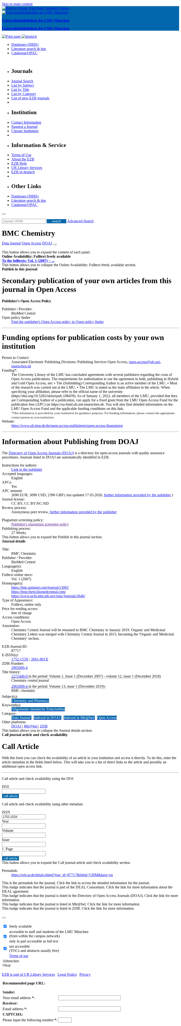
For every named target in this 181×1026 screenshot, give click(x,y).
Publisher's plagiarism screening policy (40, 524)
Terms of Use (21, 155)
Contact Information (26, 122)
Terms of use (18, 956)
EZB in (23, 172)
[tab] (90, 256)
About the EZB (22, 159)
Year (5, 821)
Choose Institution (24, 131)
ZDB (44, 726)
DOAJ (16, 726)
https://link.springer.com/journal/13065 (40, 587)
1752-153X (20, 659)
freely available (20, 926)
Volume (7, 830)
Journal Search (22, 81)
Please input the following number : (30, 1020)
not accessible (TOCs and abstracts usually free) (34, 948)
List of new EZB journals (30, 98)
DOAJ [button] (47, 243)
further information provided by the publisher (137, 495)
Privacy (85, 974)
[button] (36, 256)
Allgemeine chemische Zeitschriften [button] (38, 709)
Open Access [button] (31, 243)
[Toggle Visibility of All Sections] (55, 244)
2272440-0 (20, 676)
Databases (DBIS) (24, 44)
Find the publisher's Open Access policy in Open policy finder (57, 322)
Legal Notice (67, 974)
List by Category (23, 94)
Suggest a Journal (24, 127)
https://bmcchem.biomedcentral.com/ (38, 592)
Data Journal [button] (11, 243)
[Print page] (12, 36)
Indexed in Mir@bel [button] (79, 718)
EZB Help (19, 163)
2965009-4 (19, 668)
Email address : (15, 1009)
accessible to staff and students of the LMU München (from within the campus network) (48, 934)
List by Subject (22, 85)
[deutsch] (29, 36)
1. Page (7, 849)
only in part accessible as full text (33, 941)
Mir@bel (31, 726)
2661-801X (39, 659)
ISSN (6, 812)
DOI (5, 787)
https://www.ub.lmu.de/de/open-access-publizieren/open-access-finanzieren (67, 426)
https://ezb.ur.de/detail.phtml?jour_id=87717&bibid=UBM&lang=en (62, 875)
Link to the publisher (26, 469)
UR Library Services (26, 168)
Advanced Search (80, 221)
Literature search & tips (28, 49)
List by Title (20, 90)
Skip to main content (17, 4)
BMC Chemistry (28, 233)
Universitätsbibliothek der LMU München (36, 20)
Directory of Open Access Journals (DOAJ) (41, 453)
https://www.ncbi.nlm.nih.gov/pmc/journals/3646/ (48, 596)
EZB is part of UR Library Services (28, 974)
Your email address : (19, 998)
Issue (5, 840)
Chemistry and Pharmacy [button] (30, 701)
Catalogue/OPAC (24, 53)
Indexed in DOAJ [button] (47, 718)
